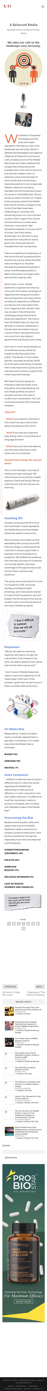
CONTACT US (38, 1389)
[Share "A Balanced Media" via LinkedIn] (28, 923)
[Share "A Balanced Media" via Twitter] (13, 923)
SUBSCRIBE (32, 1386)
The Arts (28, 1074)
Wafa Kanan (16, 30)
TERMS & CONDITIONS (13, 1389)
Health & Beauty (32, 1030)
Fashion (20, 1030)
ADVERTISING (21, 1386)
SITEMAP (27, 1389)
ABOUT (11, 1386)
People (18, 1032)
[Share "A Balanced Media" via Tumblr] (18, 923)
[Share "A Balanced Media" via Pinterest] (23, 923)
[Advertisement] (23, 956)
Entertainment (31, 30)
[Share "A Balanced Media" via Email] (38, 923)
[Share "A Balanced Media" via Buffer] (33, 923)
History (27, 1103)
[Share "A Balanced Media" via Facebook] (9, 923)
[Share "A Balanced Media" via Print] (23, 928)
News (23, 33)
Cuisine (20, 1014)
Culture (27, 1014)
